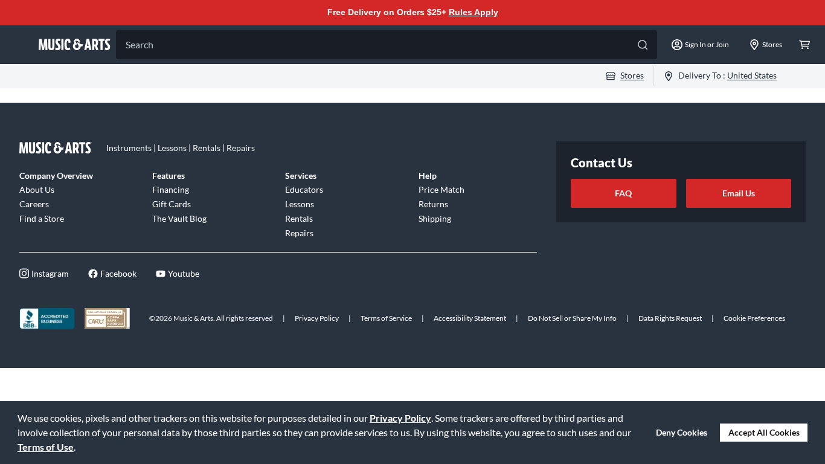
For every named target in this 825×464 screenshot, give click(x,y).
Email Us (738, 193)
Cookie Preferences (754, 318)
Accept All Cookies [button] (764, 432)
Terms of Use (46, 447)
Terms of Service (386, 318)
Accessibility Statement (470, 318)
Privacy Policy (400, 418)
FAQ (623, 193)
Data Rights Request (670, 318)
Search (139, 44)
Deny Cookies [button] (681, 432)
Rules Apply (473, 12)
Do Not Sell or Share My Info (572, 318)
